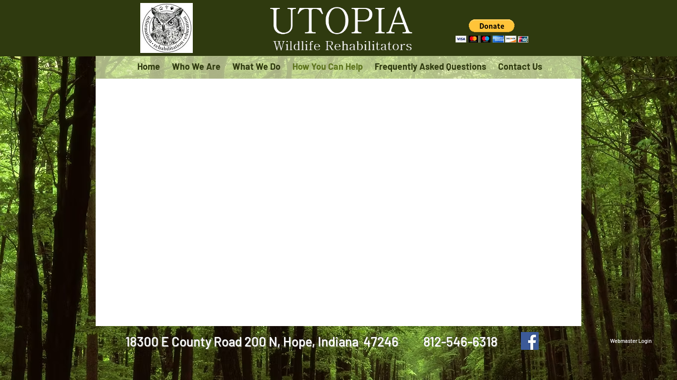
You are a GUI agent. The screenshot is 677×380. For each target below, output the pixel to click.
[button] (491, 31)
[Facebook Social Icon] (530, 341)
